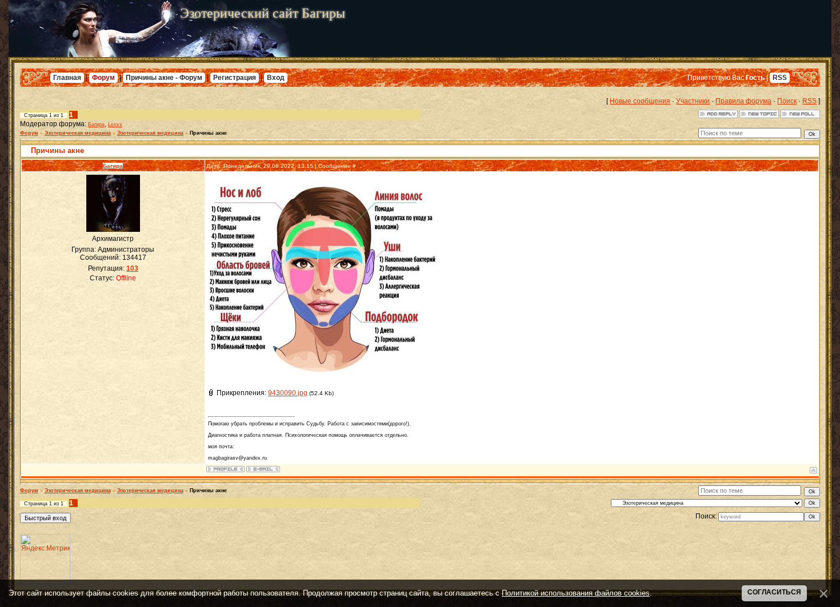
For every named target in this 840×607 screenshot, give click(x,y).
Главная (67, 78)
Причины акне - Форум (164, 78)
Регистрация (234, 78)
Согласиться (774, 592)
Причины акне (208, 133)
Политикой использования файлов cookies (576, 593)
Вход (276, 78)
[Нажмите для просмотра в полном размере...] (322, 377)
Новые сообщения (640, 101)
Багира (96, 124)
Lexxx (115, 124)
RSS (780, 78)
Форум (103, 78)
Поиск (787, 101)
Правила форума (743, 101)
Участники (693, 101)
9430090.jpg (287, 393)
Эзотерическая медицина (78, 133)
